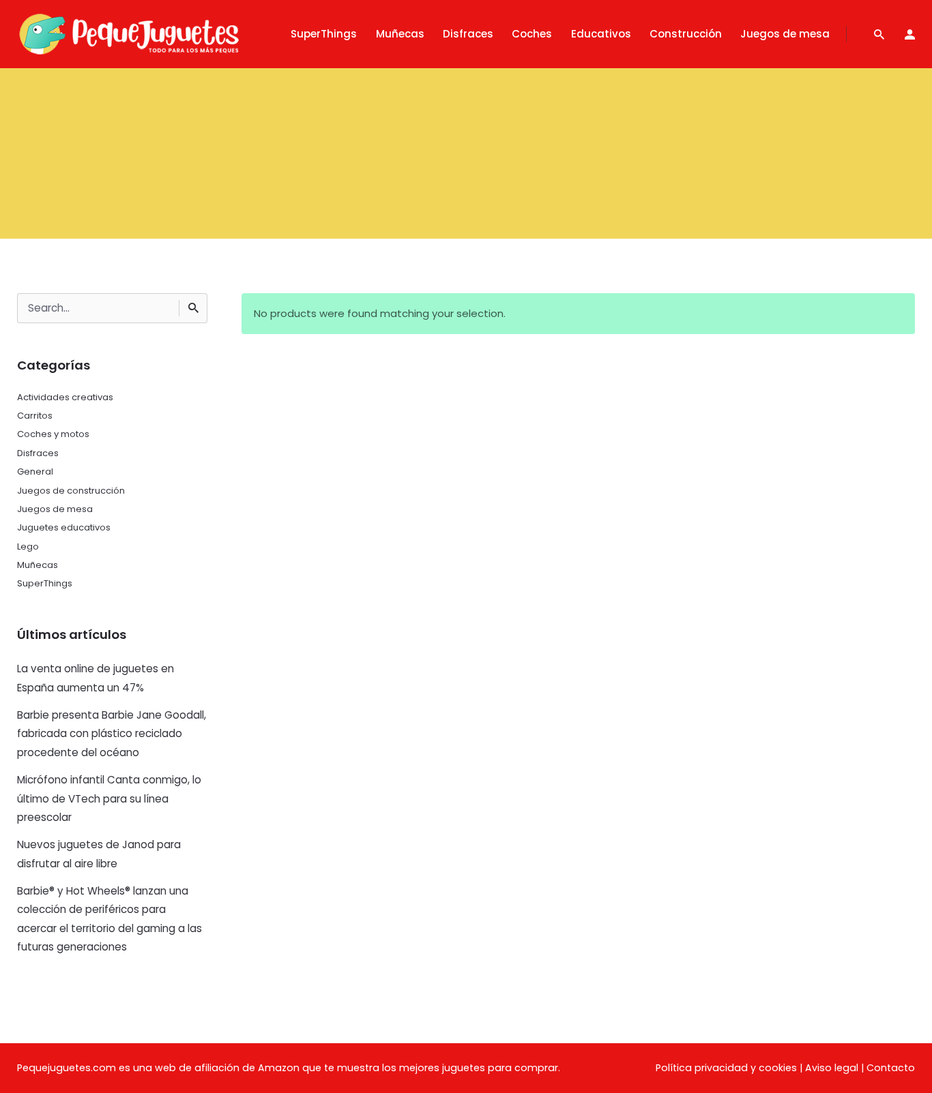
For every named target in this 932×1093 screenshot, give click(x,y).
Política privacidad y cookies (726, 1068)
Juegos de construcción (71, 490)
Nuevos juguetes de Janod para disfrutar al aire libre (99, 853)
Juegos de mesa (55, 509)
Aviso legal (831, 1068)
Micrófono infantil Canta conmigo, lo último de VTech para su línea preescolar (109, 798)
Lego (28, 546)
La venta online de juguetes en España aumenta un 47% (95, 677)
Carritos (35, 415)
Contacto (891, 1068)
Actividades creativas (65, 397)
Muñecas (37, 564)
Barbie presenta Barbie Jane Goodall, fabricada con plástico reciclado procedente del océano (111, 734)
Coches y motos (53, 434)
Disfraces (38, 453)
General (35, 471)
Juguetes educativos (64, 527)
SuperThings (44, 583)
